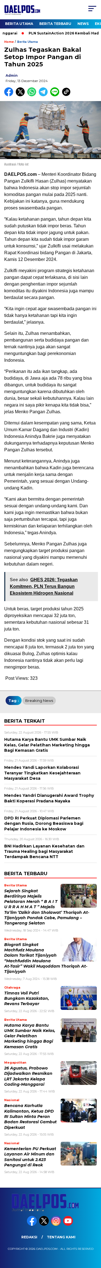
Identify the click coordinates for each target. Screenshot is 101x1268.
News (83, 24)
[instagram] (56, 1224)
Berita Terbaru (55, 24)
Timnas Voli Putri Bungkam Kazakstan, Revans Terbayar (26, 998)
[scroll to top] (93, 1235)
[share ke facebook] (10, 95)
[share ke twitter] (21, 95)
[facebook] (32, 1224)
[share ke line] (56, 95)
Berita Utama (19, 24)
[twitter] (44, 1224)
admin (12, 75)
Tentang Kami (61, 1237)
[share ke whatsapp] (33, 95)
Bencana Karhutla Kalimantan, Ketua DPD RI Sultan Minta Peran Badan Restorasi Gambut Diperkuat (30, 1116)
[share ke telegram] (44, 95)
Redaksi (29, 1237)
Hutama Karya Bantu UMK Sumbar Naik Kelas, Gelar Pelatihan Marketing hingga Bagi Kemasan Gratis (29, 1036)
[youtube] (68, 1224)
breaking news (39, 700)
